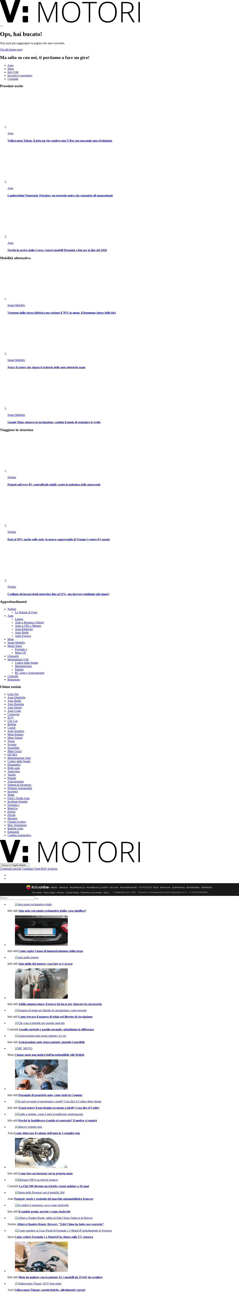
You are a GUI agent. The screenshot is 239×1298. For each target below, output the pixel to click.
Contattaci (28, 868)
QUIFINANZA (178, 888)
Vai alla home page (11, 49)
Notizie (11, 477)
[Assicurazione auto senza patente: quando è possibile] (123, 1036)
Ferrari (11, 811)
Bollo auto (13, 768)
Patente (19, 669)
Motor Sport (14, 646)
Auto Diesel (14, 707)
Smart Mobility (16, 305)
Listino (19, 619)
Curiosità (12, 78)
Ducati (11, 815)
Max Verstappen (17, 825)
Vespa (11, 741)
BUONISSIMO (193, 888)
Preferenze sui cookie (91, 892)
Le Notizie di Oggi (26, 612)
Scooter (11, 744)
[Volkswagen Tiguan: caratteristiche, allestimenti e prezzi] (123, 1283)
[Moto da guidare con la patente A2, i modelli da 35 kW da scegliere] (123, 1257)
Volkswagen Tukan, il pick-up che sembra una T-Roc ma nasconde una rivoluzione (59, 140)
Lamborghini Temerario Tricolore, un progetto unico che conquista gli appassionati (60, 195)
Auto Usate (14, 710)
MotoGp (12, 808)
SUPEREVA (206, 888)
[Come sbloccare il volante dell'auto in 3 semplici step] (123, 1127)
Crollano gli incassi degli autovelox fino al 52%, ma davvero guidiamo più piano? (58, 594)
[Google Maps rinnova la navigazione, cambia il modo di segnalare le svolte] (123, 391)
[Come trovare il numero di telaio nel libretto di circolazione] (123, 1010)
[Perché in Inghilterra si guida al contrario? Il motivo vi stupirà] (123, 1114)
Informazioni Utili (18, 659)
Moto (10, 68)
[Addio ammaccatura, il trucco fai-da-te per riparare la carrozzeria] (123, 983)
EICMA (12, 754)
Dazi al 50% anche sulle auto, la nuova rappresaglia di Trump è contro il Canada (58, 539)
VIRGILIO (63, 888)
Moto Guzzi (14, 751)
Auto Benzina (15, 704)
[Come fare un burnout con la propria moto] (123, 1153)
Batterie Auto (15, 828)
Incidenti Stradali (17, 801)
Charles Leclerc (16, 821)
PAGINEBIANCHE (128, 888)
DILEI (155, 888)
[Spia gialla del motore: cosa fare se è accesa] (123, 957)
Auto (10, 65)
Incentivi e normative (19, 75)
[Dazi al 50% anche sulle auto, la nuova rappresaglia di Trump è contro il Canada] (123, 508)
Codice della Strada (26, 662)
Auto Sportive (15, 731)
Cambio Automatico (19, 835)
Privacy (60, 892)
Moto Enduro (15, 734)
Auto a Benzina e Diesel (29, 622)
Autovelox (13, 771)
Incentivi (12, 791)
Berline (11, 724)
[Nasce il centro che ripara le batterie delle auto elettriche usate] (123, 336)
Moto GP (20, 652)
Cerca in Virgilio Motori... (14, 865)
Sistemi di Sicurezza (19, 784)
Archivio (52, 868)
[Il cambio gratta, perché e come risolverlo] (123, 1205)
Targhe (11, 774)
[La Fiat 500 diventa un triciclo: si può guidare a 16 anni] (123, 1180)
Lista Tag (12, 694)
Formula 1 (21, 649)
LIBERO (54, 888)
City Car (12, 721)
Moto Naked (14, 737)
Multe (10, 794)
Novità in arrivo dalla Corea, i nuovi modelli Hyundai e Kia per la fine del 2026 (57, 250)
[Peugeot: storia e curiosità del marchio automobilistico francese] (123, 1192)
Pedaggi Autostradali (19, 788)
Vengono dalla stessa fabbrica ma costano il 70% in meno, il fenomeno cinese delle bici (61, 312)
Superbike (13, 747)
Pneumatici (14, 764)
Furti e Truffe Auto (18, 798)
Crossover (13, 714)
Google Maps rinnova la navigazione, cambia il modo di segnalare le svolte (54, 422)
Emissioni (13, 831)
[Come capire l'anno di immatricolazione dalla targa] (123, 930)
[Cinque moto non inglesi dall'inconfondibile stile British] (123, 1048)
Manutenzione (23, 666)
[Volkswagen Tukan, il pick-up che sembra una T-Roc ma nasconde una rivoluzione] (123, 110)
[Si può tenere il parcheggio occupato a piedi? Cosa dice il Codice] (123, 1101)
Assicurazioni (15, 781)
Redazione (13, 679)
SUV (10, 717)
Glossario (13, 656)
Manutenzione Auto (19, 757)
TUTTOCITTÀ (145, 888)
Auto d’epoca (23, 635)
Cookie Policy (72, 892)
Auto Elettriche (24, 629)
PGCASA (114, 888)
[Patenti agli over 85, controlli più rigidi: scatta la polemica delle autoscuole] (123, 454)
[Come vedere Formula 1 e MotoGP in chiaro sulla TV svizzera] (123, 1230)
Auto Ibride (22, 632)
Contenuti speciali (10, 868)
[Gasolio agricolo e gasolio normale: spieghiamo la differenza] (123, 1023)
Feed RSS (40, 868)
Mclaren (12, 818)
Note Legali (49, 892)
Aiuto (106, 892)
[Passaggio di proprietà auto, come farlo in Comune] (123, 1075)
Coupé (11, 727)
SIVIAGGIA (165, 888)
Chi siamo (37, 892)
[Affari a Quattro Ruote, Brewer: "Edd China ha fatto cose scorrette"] (123, 1218)
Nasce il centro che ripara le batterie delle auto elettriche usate (46, 367)
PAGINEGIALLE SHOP (97, 888)
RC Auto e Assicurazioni (29, 672)
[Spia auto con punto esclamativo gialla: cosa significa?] (123, 904)
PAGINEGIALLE (77, 888)
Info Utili (12, 72)
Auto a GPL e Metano (28, 625)
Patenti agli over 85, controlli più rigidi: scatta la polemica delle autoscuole (53, 484)
